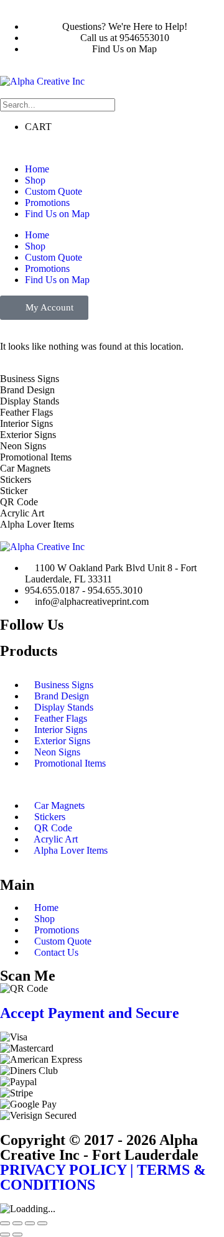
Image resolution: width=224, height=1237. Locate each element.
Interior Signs (60, 729)
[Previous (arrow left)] (5, 1234)
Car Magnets (59, 805)
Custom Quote (53, 191)
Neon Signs (57, 752)
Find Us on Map (57, 213)
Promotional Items (70, 763)
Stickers (49, 816)
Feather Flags (60, 718)
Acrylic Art (56, 839)
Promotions (47, 202)
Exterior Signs (62, 740)
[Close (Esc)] (42, 1223)
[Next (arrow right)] (17, 1234)
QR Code (53, 828)
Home (37, 169)
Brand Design (61, 696)
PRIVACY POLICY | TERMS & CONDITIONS (103, 1177)
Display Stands (63, 707)
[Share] (30, 1223)
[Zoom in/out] (5, 1223)
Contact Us (56, 952)
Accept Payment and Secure (89, 1013)
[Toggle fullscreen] (17, 1223)
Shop (35, 180)
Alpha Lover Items (71, 850)
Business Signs (63, 684)
